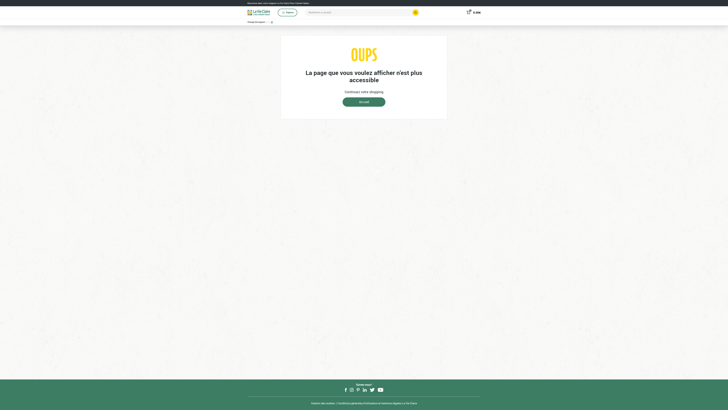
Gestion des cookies (323, 403)
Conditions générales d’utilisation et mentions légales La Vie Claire (377, 403)
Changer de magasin (256, 22)
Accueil (364, 102)
